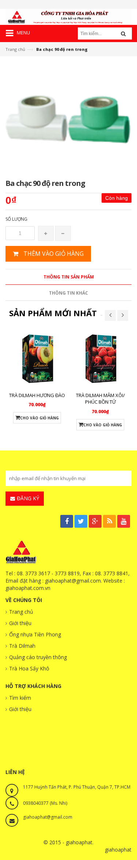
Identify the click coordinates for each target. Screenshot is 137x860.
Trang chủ (15, 49)
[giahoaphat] (68, 16)
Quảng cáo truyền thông (38, 657)
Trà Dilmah (22, 645)
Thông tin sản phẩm (68, 277)
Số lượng (16, 219)
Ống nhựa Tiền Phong (35, 634)
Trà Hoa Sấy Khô (29, 668)
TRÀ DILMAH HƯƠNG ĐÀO (37, 395)
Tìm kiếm (20, 697)
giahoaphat (118, 849)
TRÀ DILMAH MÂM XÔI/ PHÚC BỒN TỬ (100, 398)
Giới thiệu (20, 623)
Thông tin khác (68, 293)
